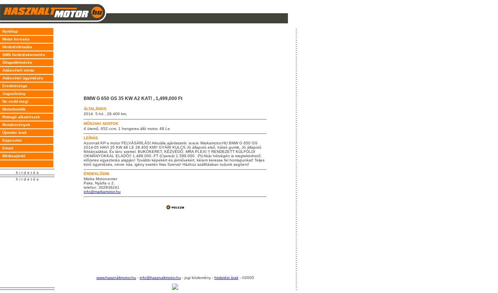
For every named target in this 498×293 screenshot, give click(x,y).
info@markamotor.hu (102, 191)
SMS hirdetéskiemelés (22, 55)
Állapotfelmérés (16, 62)
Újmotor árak (13, 132)
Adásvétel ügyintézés (21, 78)
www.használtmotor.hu (116, 277)
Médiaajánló (12, 156)
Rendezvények (15, 125)
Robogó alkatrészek (20, 117)
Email (6, 148)
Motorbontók (13, 109)
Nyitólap (9, 31)
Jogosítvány (13, 93)
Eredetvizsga (13, 86)
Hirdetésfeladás (16, 47)
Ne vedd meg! (14, 101)
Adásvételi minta (17, 70)
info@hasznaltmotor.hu (160, 277)
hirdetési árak (226, 277)
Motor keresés (15, 39)
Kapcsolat (10, 140)
